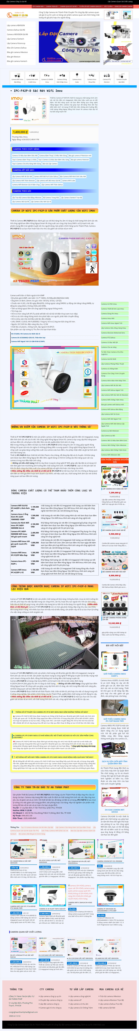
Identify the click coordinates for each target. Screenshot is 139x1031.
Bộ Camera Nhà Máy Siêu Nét (114, 572)
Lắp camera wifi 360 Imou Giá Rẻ (48, 181)
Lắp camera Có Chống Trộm (81, 1008)
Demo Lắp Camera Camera (123, 6)
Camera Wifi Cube (68, 181)
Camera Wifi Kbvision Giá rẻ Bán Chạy (26, 185)
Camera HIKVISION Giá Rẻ (17, 34)
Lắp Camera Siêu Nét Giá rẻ (41, 202)
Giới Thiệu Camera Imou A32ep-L (115, 675)
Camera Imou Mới (107, 318)
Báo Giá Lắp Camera (50, 164)
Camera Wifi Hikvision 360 (110, 455)
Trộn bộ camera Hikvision (110, 996)
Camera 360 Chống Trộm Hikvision (113, 445)
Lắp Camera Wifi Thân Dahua (52, 185)
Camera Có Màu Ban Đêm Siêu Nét (25, 156)
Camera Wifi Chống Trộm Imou (112, 400)
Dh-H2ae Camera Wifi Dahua (114, 811)
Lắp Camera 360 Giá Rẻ (20, 202)
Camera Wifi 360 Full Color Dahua (46, 176)
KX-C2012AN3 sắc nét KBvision (51, 955)
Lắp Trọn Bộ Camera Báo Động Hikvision (26, 198)
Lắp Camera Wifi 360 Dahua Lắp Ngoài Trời (112, 425)
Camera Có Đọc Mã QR (109, 342)
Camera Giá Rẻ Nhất (108, 359)
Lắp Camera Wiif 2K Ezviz (110, 414)
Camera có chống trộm (109, 369)
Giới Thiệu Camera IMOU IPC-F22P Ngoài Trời (115, 720)
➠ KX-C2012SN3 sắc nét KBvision (80, 958)
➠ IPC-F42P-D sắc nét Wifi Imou (36, 90)
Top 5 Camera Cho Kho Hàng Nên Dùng (26, 164)
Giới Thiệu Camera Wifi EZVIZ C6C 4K (54, 831)
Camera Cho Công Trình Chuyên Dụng (113, 374)
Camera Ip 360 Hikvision (110, 431)
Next (92, 42)
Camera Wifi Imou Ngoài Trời (111, 323)
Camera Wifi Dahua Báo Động (112, 409)
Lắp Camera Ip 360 (108, 436)
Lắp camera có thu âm (79, 1004)
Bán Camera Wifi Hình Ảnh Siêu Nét (73, 176)
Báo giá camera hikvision (80, 160)
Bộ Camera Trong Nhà (51, 198)
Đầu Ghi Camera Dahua (16, 48)
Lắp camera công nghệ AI (80, 996)
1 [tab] (66, 60)
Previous (47, 42)
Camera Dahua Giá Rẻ (16, 30)
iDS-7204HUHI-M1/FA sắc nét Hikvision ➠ (79, 862)
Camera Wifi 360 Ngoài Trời (111, 419)
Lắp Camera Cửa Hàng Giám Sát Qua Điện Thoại (73, 827)
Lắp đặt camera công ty (49, 1004)
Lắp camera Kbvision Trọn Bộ (112, 1000)
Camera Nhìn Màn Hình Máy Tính (113, 381)
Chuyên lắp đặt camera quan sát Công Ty (116, 32)
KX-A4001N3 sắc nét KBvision (106, 958)
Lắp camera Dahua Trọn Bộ (111, 1004)
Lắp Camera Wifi (38, 6)
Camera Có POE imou (109, 304)
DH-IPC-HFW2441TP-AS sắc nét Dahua (22, 956)
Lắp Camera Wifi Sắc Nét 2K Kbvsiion (114, 395)
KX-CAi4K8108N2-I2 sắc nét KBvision (20, 862)
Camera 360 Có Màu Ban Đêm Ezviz (114, 440)
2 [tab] (69, 60)
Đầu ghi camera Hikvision (17, 52)
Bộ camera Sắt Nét (107, 1008)
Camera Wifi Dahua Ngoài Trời (112, 390)
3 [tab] (73, 60)
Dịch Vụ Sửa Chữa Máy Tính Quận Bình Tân (114, 762)
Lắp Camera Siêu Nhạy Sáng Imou (113, 328)
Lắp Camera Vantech (15, 39)
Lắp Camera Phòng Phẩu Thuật (112, 364)
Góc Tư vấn (108, 6)
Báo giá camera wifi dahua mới (112, 405)
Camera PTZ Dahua (108, 338)
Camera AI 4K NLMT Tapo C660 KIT (52, 909)
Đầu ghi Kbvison (13, 57)
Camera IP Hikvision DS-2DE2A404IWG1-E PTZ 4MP (106, 910)
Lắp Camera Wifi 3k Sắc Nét (22, 176)
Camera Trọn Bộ (51, 6)
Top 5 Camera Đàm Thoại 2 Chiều (24, 160)
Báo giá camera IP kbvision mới (80, 156)
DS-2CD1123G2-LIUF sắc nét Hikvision (49, 861)
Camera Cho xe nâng (108, 347)
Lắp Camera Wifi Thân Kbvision (23, 181)
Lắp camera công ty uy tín (50, 996)
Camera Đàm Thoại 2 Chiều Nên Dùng (53, 156)
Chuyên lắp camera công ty (51, 1000)
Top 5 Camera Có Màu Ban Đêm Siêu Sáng (53, 160)
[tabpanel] (69, 42)
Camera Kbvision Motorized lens (113, 333)
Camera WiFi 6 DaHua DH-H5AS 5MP (80, 903)
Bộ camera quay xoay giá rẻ (114, 530)
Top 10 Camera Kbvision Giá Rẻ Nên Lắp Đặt (37, 827)
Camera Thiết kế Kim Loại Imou (112, 309)
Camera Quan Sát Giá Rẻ (68, 6)
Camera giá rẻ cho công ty (50, 1008)
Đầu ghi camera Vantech (17, 61)
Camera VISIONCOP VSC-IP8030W (109, 861)
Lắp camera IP (76, 1000)
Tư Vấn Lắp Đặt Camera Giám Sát (90, 6)
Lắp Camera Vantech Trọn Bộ (71, 198)
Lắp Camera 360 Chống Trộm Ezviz (113, 450)
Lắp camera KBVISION (16, 25)
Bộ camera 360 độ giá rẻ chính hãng (32, 834)
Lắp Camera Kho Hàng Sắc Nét (115, 489)
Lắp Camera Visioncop (16, 43)
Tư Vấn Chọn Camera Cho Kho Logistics (112, 353)
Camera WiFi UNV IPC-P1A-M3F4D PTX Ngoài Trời (22, 907)
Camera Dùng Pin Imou (109, 314)
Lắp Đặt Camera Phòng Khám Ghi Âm (114, 619)
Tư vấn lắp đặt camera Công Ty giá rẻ (117, 54)
